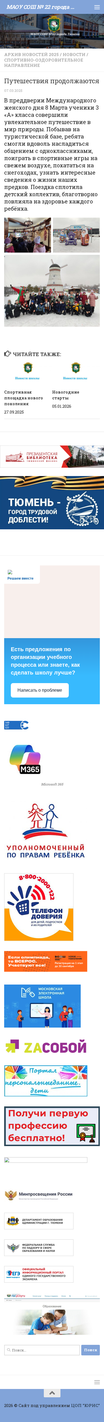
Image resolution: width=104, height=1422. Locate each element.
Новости (74, 54)
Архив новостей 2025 (31, 54)
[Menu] (97, 7)
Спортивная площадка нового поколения (23, 397)
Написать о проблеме (39, 690)
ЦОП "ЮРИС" (85, 1405)
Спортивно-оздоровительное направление (43, 62)
